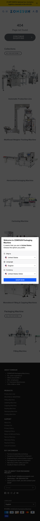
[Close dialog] (37, 239)
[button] (20, 258)
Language (9, 262)
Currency (9, 270)
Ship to (8, 254)
